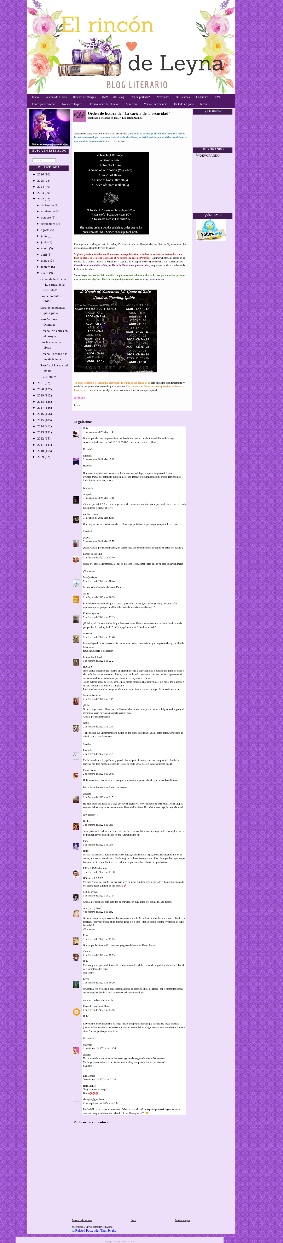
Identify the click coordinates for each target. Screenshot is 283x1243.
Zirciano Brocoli (91, 514)
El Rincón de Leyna (126, 1241)
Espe (85, 935)
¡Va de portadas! (140, 97)
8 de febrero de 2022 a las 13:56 (99, 1010)
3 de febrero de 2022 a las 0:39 (98, 824)
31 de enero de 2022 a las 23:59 (98, 541)
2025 (41, 180)
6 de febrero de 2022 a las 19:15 (99, 955)
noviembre (48, 211)
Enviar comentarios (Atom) (99, 1226)
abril (44, 254)
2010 (41, 451)
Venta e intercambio (155, 104)
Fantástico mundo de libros (96, 1006)
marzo (45, 260)
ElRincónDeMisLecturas (95, 868)
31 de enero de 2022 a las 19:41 (98, 497)
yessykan (87, 1044)
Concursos (202, 97)
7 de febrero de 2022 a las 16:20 (99, 982)
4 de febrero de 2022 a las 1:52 (98, 911)
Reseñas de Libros (56, 97)
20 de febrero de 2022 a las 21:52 (99, 1079)
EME (218, 97)
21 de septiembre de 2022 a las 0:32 (100, 1103)
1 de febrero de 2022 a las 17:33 (99, 617)
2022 (41, 199)
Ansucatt (87, 633)
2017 (41, 407)
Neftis (86, 722)
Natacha (87, 793)
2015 (41, 420)
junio (44, 242)
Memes (204, 104)
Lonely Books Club (92, 553)
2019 (41, 395)
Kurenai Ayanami (91, 613)
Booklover (88, 821)
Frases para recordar (44, 104)
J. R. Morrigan (90, 891)
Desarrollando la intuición (104, 104)
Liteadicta (87, 455)
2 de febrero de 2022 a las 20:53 (99, 773)
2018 (41, 401)
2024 (41, 186)
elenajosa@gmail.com (93, 1099)
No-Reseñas (183, 97)
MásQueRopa (90, 577)
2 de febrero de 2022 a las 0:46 (98, 726)
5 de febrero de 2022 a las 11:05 (99, 939)
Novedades (163, 97)
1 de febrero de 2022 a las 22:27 (99, 660)
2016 (41, 414)
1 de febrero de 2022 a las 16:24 (99, 581)
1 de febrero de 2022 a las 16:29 (99, 597)
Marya (86, 537)
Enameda (87, 750)
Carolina (87, 951)
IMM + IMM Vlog (113, 97)
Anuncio (138, 117)
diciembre (48, 205)
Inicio (35, 97)
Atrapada (87, 494)
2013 (41, 432)
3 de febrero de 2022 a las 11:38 (99, 872)
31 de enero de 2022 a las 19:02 (98, 459)
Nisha (86, 593)
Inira (85, 841)
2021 (41, 383)
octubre (46, 217)
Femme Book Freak (93, 657)
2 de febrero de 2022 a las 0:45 (98, 699)
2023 (41, 192)
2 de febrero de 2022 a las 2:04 (98, 754)
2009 (41, 457)
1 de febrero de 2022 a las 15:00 (99, 557)
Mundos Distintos (92, 695)
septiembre (48, 223)
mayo (45, 248)
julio (44, 236)
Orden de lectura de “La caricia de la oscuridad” (53, 285)
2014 (41, 426)
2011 (41, 444)
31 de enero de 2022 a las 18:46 (98, 432)
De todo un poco (184, 104)
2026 (41, 174)
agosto (45, 230)
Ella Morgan (89, 1075)
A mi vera (131, 104)
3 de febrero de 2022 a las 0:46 (98, 844)
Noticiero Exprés (72, 104)
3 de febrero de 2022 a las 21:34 (99, 895)
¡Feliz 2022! (48, 377)
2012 (41, 438)
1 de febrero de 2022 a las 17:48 (99, 637)
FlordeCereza (89, 770)
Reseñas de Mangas (84, 97)
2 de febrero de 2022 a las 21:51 (99, 797)
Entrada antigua (182, 1220)
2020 (41, 389)
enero (45, 273)
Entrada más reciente (82, 1220)
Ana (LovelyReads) (92, 908)
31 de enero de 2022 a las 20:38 (98, 517)
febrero (46, 266)
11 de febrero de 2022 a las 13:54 (99, 1048)
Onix (85, 428)
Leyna (86, 978)
